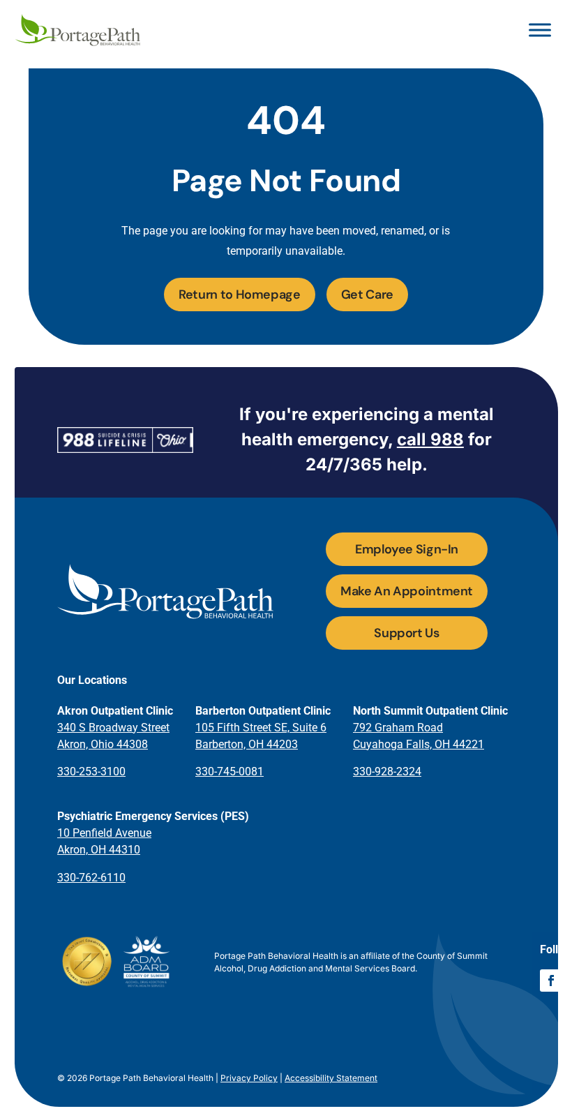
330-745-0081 (229, 771)
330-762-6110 (91, 877)
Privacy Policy (249, 1078)
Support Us (406, 633)
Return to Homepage (240, 294)
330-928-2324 (387, 771)
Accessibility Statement (331, 1078)
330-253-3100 (91, 771)
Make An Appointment (406, 591)
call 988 (430, 439)
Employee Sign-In (406, 549)
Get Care (367, 294)
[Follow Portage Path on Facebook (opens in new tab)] (551, 980)
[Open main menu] (540, 30)
